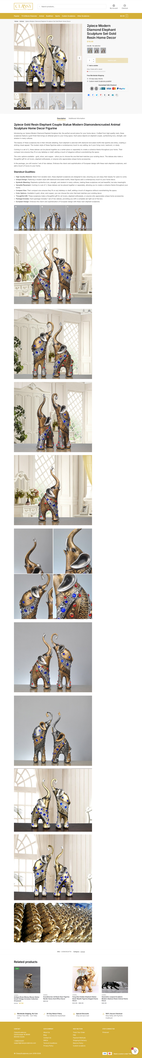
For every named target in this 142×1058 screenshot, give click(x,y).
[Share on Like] (88, 95)
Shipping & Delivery (80, 1040)
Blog (45, 1035)
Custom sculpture (79, 1046)
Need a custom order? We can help (125, 1054)
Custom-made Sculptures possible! (100, 81)
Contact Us (47, 1038)
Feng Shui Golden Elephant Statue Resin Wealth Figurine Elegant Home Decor (85, 999)
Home (16, 21)
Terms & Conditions (50, 1043)
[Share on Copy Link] (116, 95)
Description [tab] (61, 118)
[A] (90, 50)
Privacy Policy (48, 1046)
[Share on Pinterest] (100, 95)
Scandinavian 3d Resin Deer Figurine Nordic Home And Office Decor (56, 998)
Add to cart (112, 60)
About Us (46, 1032)
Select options (56, 1007)
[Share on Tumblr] (104, 95)
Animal (22, 21)
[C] (103, 50)
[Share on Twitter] (96, 95)
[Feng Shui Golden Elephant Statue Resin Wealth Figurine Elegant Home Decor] (85, 980)
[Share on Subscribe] (112, 95)
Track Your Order (79, 1032)
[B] (96, 50)
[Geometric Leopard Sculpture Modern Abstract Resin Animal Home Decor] (115, 980)
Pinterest (105, 1032)
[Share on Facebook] (92, 95)
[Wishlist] (37, 969)
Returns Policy (78, 1043)
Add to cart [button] (27, 1007)
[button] (79, 58)
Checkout (125, 8)
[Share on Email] (108, 95)
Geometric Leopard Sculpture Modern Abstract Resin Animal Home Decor (115, 999)
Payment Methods (79, 1038)
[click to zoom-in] (48, 58)
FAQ (74, 1035)
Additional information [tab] (77, 118)
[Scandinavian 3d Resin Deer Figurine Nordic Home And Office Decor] (56, 980)
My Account (114, 8)
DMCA (45, 1040)
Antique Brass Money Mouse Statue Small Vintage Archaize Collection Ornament (26, 999)
